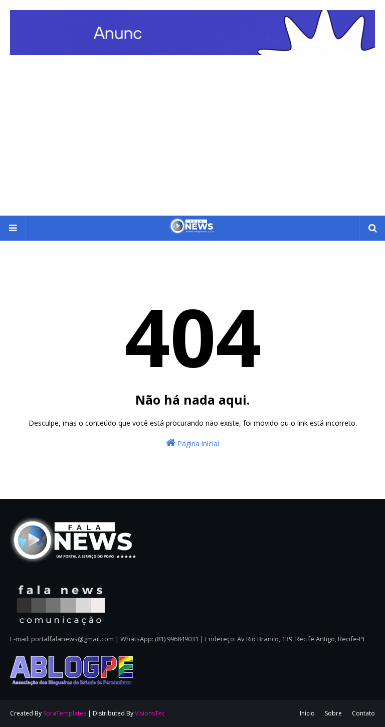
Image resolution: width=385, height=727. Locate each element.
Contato (363, 713)
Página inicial (197, 443)
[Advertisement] (192, 140)
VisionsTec (150, 713)
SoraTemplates (64, 713)
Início (307, 713)
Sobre (333, 713)
